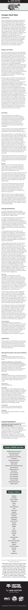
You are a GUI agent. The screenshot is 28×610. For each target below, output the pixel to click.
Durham (16, 565)
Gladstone (5, 568)
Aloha (3, 563)
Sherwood (23, 574)
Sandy (18, 574)
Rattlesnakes (14, 517)
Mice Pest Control (14, 454)
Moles (14, 539)
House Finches (14, 521)
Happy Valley (17, 568)
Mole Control (14, 463)
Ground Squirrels (14, 506)
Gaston (24, 566)
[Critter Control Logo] (14, 6)
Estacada (4, 566)
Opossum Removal (14, 469)
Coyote (14, 503)
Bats (14, 535)
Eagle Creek (22, 565)
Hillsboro (23, 568)
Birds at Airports (14, 499)
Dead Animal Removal (14, 460)
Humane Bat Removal (14, 453)
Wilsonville (16, 577)
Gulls (14, 508)
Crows (14, 505)
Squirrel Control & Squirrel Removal (14, 465)
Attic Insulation (14, 472)
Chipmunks (14, 501)
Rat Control (14, 458)
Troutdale (10, 575)
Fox (14, 528)
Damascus (10, 565)
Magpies (14, 512)
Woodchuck (14, 553)
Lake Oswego (18, 569)
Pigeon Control (14, 483)
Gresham (10, 568)
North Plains (10, 572)
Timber (6, 575)
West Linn (9, 577)
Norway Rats (14, 513)
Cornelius (5, 565)
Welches (4, 577)
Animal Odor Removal (14, 481)
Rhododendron (6, 574)
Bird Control (14, 471)
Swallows (14, 524)
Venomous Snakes (14, 546)
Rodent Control (14, 462)
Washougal (21, 575)
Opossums (14, 542)
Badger (14, 526)
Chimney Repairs (14, 478)
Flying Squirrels (14, 537)
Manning (9, 571)
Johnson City (6, 569)
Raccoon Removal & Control (14, 456)
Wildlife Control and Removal (14, 451)
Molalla (4, 572)
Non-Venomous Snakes (14, 540)
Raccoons (14, 547)
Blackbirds (14, 519)
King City (12, 569)
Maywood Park (16, 571)
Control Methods (21, 352)
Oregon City (17, 572)
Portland (23, 572)
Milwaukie (23, 571)
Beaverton (16, 563)
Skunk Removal (14, 467)
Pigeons (14, 544)
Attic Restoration (14, 474)
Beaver (14, 530)
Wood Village (22, 577)
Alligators (14, 496)
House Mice (14, 510)
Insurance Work (14, 480)
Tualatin (16, 575)
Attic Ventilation (14, 476)
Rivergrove (13, 574)
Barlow (11, 563)
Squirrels (14, 533)
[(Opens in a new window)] (8, 598)
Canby (24, 563)
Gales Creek (19, 566)
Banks (7, 563)
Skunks (14, 549)
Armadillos (14, 497)
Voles (14, 551)
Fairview (13, 566)
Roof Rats (14, 515)
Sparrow (14, 522)
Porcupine (14, 531)
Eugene (9, 566)
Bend (20, 563)
